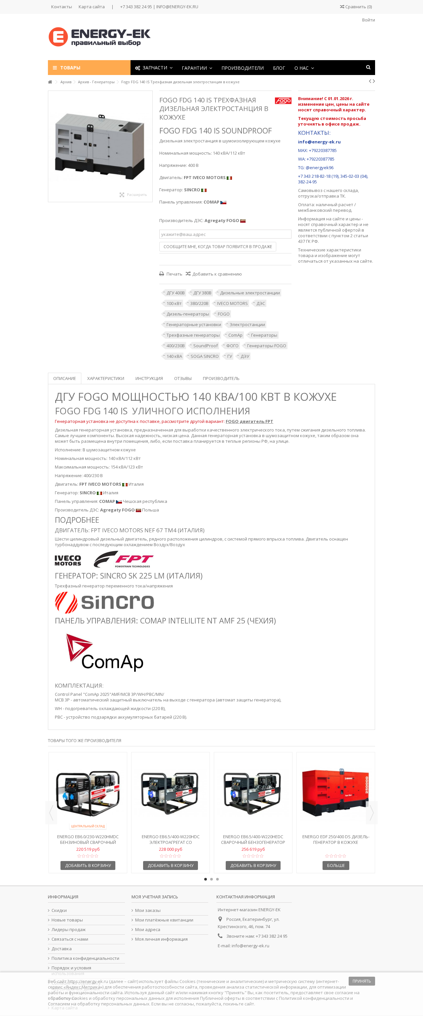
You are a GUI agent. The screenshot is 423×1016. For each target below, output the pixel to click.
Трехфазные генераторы (193, 335)
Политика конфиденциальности (85, 958)
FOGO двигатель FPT (249, 421)
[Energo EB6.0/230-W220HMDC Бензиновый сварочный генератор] (88, 793)
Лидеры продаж (69, 929)
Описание (64, 378)
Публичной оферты (220, 998)
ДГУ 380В (202, 293)
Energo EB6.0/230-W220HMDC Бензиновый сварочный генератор (88, 842)
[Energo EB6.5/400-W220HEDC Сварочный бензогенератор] (253, 793)
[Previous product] (370, 81)
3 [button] (217, 879)
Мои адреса (147, 929)
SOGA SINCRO (205, 356)
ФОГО (232, 346)
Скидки (59, 910)
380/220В (199, 303)
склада (350, 190)
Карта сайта (92, 7)
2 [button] (211, 879)
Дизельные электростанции (250, 293)
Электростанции (247, 324)
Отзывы (183, 378)
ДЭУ (245, 356)
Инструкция (149, 378)
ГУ (229, 356)
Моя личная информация (161, 939)
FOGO (224, 314)
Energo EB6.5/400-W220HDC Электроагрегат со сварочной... (171, 842)
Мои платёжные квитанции (164, 920)
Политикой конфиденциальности (314, 998)
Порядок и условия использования (71, 970)
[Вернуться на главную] (50, 82)
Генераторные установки (194, 324)
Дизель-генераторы (188, 314)
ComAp (235, 335)
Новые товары (67, 920)
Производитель (221, 378)
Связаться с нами (70, 939)
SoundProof (205, 346)
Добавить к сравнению (217, 274)
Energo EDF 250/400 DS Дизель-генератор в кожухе (335, 839)
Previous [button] (51, 812)
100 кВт (174, 303)
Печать (174, 274)
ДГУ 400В (176, 293)
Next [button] (372, 812)
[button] (197, 67)
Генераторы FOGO (266, 346)
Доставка (62, 949)
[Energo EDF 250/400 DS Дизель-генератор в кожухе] (336, 793)
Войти (368, 20)
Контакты (61, 7)
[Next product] (374, 81)
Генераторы (264, 335)
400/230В (176, 346)
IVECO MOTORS (232, 303)
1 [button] (205, 879)
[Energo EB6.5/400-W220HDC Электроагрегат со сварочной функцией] (171, 793)
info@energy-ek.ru (250, 946)
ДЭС (260, 303)
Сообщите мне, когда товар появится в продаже (218, 246)
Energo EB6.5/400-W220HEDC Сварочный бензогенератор (253, 839)
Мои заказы (148, 910)
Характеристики (105, 378)
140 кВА (174, 356)
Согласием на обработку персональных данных (98, 1004)
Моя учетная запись (155, 897)
